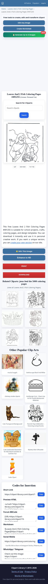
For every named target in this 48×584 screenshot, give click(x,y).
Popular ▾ (36, 3)
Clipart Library (18, 568)
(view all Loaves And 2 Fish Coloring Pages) (24, 287)
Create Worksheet (24, 29)
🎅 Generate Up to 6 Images (29, 34)
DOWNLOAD (24, 274)
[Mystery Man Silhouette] (35, 438)
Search (24, 115)
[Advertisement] (24, 65)
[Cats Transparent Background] (12, 413)
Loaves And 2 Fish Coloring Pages (20, 9)
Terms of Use (17, 571)
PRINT (24, 266)
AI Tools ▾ (27, 3)
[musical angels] (12, 361)
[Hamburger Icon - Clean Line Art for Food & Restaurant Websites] (35, 385)
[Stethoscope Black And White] (35, 361)
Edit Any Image (24, 23)
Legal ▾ (43, 3)
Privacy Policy (31, 571)
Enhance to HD (24, 258)
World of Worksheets (24, 576)
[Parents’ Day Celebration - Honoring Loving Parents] (35, 413)
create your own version (21, 242)
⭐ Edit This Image (24, 251)
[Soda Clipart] (12, 466)
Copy (41, 494)
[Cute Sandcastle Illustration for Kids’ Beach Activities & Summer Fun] (12, 438)
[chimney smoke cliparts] (12, 385)
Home (3, 9)
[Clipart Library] (2, 3)
